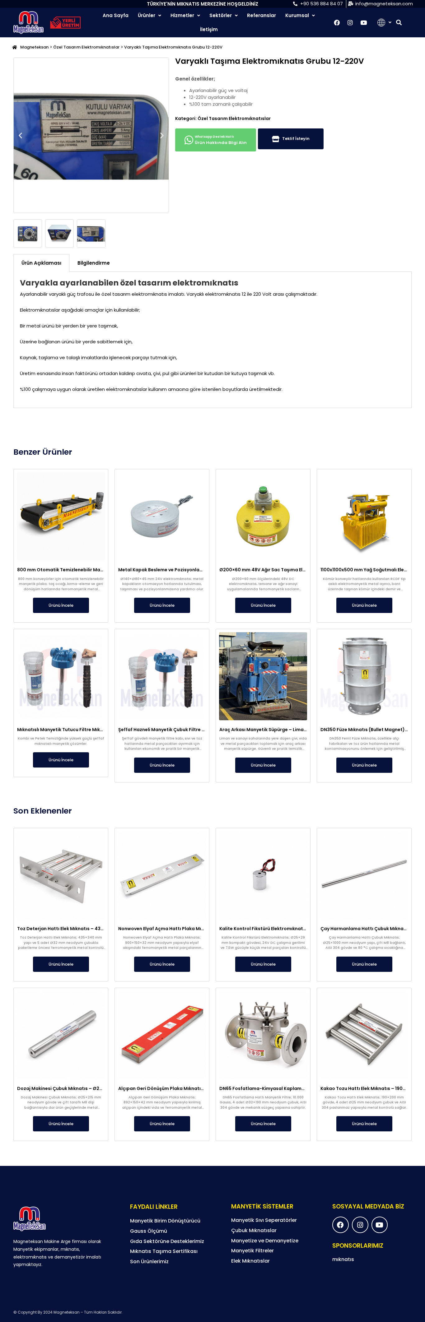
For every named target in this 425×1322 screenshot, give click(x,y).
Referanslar (261, 15)
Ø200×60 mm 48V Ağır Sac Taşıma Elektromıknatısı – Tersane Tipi (294, 570)
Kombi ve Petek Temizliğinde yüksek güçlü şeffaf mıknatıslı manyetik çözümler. (61, 741)
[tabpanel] (212, 340)
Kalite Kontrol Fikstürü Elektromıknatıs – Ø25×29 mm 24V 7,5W (290, 928)
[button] (399, 22)
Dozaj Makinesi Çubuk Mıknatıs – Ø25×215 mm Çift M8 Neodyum (89, 1088)
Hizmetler (182, 15)
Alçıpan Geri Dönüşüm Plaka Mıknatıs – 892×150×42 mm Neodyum (193, 1088)
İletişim (209, 29)
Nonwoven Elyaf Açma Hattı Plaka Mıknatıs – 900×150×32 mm (188, 928)
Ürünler (146, 15)
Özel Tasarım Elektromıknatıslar (86, 47)
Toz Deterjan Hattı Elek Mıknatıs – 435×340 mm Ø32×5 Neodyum (90, 928)
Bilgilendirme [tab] (93, 263)
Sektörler (220, 15)
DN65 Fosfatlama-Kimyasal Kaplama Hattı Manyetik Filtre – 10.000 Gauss (303, 1088)
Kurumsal (297, 15)
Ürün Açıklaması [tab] (41, 263)
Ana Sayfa (115, 15)
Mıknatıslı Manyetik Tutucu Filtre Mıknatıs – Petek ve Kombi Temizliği (95, 729)
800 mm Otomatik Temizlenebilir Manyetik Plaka (72, 570)
